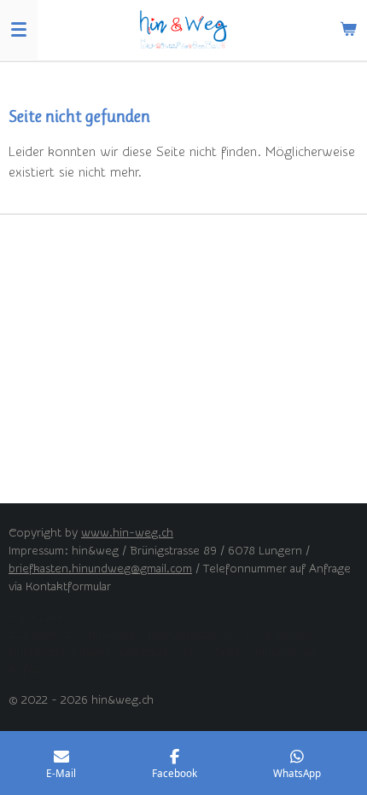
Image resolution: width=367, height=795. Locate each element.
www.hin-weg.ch (127, 533)
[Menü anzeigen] (19, 30)
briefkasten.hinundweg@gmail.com (100, 569)
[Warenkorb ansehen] (348, 30)
